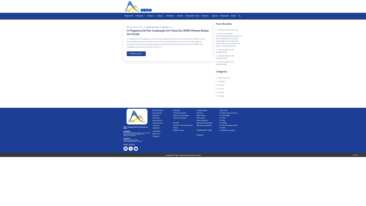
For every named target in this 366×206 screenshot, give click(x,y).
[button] (240, 16)
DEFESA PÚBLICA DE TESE (228, 30)
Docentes (180, 16)
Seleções (221, 96)
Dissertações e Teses (192, 16)
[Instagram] (131, 148)
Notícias (221, 92)
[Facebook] (125, 148)
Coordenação (224, 16)
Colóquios (221, 81)
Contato (233, 16)
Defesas (221, 85)
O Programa (139, 16)
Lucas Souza (362, 155)
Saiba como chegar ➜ (129, 135)
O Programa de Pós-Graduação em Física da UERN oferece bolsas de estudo (168, 32)
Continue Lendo (135, 54)
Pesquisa (150, 16)
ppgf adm (165, 27)
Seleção (159, 16)
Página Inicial (129, 16)
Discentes (205, 16)
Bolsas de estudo (153, 27)
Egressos (215, 16)
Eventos (221, 89)
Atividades (169, 16)
